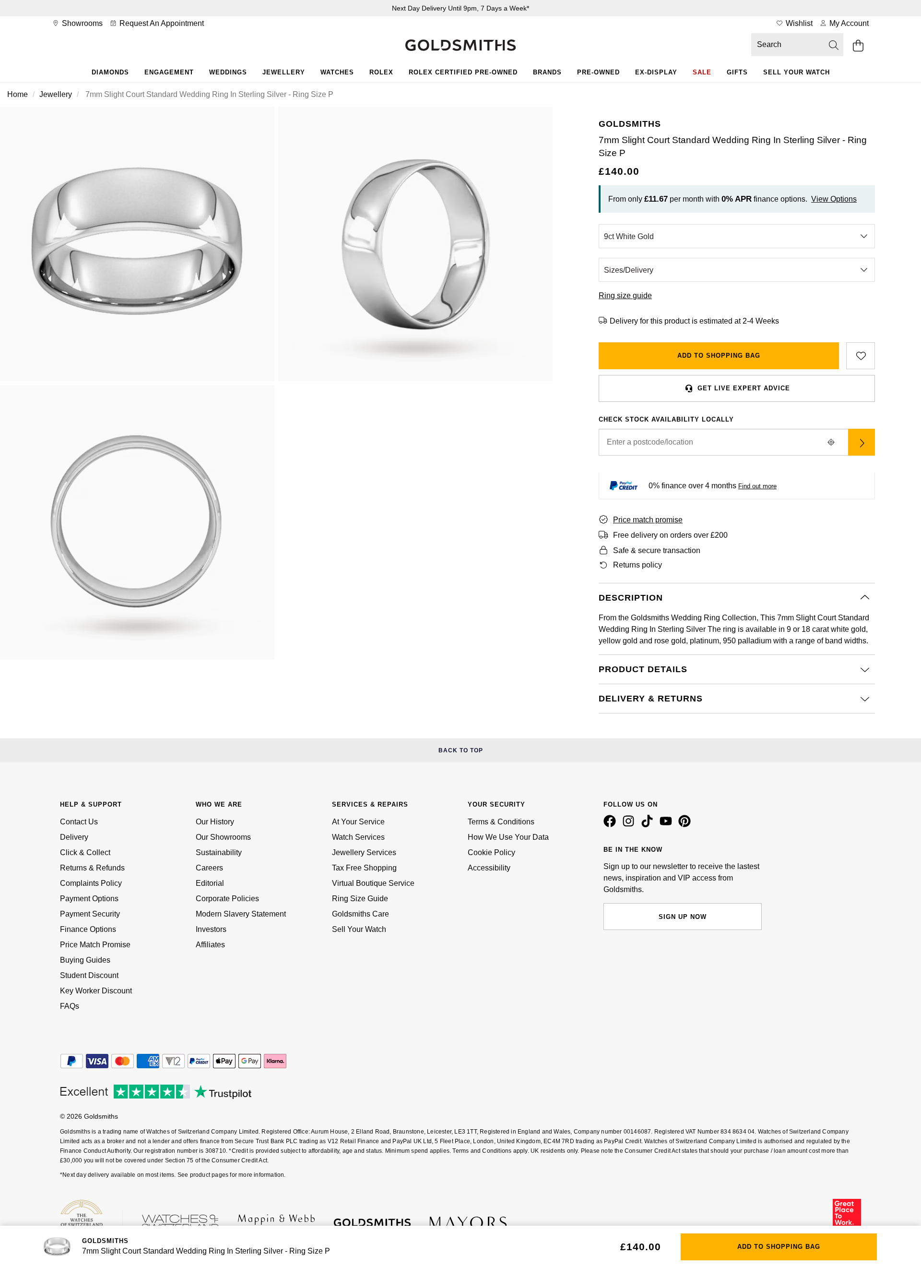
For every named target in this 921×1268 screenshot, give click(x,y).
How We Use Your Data (508, 837)
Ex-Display (656, 72)
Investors (211, 929)
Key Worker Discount (96, 991)
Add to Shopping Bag (718, 355)
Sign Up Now (683, 916)
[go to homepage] (460, 46)
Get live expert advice (743, 388)
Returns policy (637, 565)
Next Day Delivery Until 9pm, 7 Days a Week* (460, 8)
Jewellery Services (364, 852)
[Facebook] (611, 825)
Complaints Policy (91, 883)
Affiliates (210, 945)
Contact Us (79, 822)
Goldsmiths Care (360, 914)
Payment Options (89, 898)
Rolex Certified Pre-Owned (463, 72)
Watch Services (358, 837)
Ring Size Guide (360, 898)
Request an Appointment (161, 23)
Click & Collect (85, 852)
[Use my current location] (830, 442)
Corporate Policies (227, 898)
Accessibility (489, 868)
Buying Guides (85, 960)
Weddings (228, 72)
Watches (337, 72)
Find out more (757, 486)
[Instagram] (630, 825)
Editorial (210, 883)
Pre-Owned (598, 72)
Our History (215, 822)
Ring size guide (625, 295)
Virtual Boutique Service (373, 883)
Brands (547, 72)
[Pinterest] (686, 825)
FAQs (69, 1006)
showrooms (81, 23)
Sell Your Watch (796, 72)
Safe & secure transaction (656, 550)
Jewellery (283, 72)
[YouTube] (668, 825)
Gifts (737, 72)
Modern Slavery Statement (241, 914)
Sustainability (219, 852)
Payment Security (90, 914)
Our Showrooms (223, 837)
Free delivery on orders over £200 (670, 535)
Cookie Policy (491, 852)
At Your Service (358, 822)
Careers (209, 868)
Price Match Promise (95, 945)
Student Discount (89, 975)
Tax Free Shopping (364, 868)
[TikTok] (649, 825)
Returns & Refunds (92, 868)
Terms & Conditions (501, 822)
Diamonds (110, 72)
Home (17, 94)
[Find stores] (861, 442)
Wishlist (798, 23)
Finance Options (88, 929)
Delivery (74, 837)
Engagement (169, 72)
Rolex (381, 72)
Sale (702, 72)
